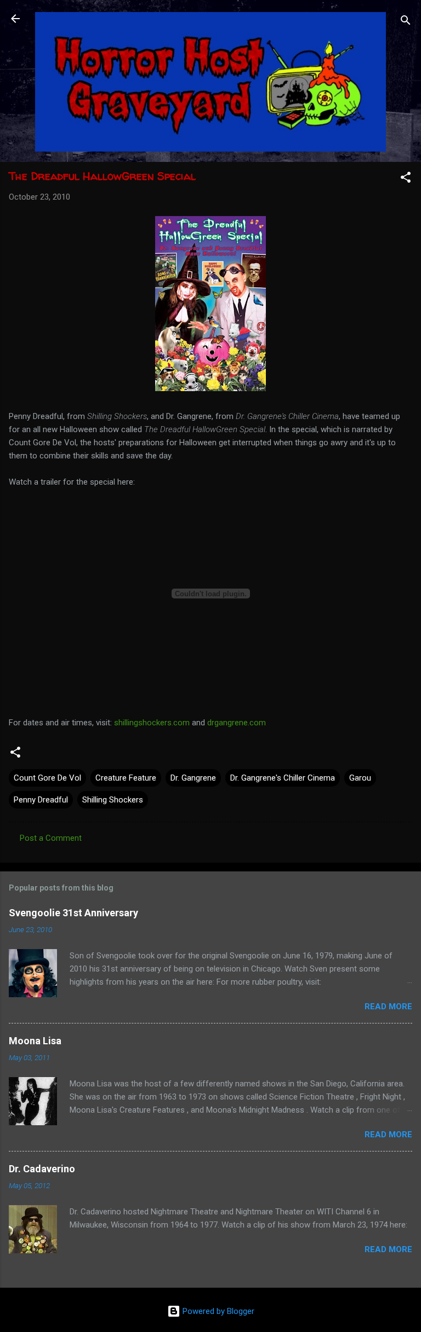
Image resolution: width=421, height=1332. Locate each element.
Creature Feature (125, 778)
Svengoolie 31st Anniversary (73, 912)
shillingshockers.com (152, 723)
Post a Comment (51, 838)
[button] (405, 179)
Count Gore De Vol (47, 778)
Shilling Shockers (112, 800)
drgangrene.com (236, 723)
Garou (360, 778)
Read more (388, 1006)
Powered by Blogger (217, 1311)
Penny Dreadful (41, 800)
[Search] (405, 22)
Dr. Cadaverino (42, 1168)
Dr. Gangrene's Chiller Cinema (282, 778)
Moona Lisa (35, 1040)
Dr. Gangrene (193, 778)
